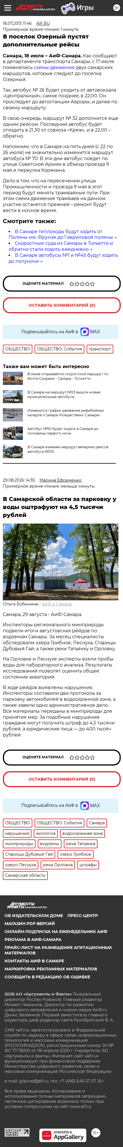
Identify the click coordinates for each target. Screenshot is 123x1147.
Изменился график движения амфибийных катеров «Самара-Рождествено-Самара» (65, 412)
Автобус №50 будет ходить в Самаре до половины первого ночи (62, 431)
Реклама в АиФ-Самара (33, 939)
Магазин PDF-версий (30, 923)
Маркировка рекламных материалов (51, 969)
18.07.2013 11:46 (17, 23)
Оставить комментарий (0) (62, 305)
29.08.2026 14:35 (19, 480)
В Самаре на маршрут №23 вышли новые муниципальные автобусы (63, 394)
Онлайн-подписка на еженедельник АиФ (56, 931)
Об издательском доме (34, 915)
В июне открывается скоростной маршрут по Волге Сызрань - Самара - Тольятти (67, 376)
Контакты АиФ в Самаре (34, 961)
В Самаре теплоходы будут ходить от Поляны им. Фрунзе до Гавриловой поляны (61, 234)
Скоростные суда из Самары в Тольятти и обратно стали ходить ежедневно (61, 246)
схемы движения (55, 67)
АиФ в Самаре (57, 604)
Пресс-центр (83, 915)
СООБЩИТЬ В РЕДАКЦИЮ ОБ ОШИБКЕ (47, 977)
